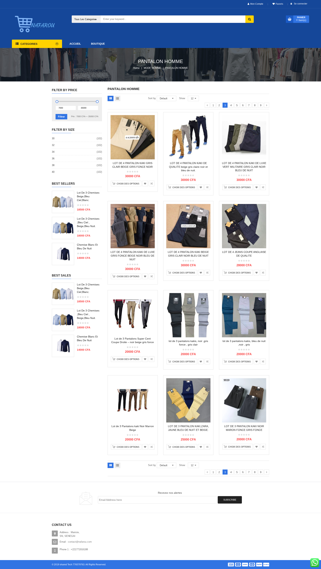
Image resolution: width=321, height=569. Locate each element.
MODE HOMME (152, 68)
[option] (77, 230)
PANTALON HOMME (176, 68)
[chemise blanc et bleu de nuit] (63, 254)
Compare (151, 183)
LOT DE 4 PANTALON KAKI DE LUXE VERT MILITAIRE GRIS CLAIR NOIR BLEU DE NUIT (244, 167)
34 (53, 151)
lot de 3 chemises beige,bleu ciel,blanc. (88, 196)
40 (53, 172)
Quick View (132, 130)
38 (53, 165)
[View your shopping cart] (289, 19)
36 (53, 158)
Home (136, 68)
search (249, 19)
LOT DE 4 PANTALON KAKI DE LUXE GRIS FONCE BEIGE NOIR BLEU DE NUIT (133, 255)
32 (53, 145)
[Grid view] (111, 98)
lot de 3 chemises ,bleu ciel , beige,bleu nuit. (88, 222)
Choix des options (128, 183)
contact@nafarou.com (80, 541)
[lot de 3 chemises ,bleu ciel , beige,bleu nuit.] (63, 228)
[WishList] (145, 183)
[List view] (117, 98)
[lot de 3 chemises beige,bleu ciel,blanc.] (63, 202)
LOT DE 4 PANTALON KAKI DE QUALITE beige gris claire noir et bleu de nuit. (188, 167)
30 (53, 138)
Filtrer (61, 116)
